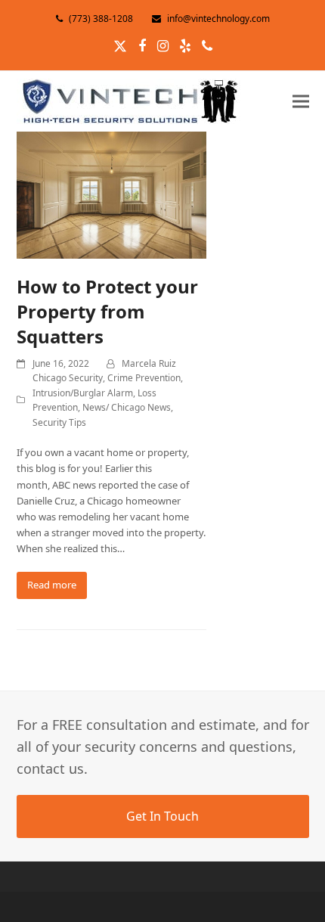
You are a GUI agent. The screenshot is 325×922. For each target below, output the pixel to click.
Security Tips (59, 422)
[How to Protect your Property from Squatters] (112, 193)
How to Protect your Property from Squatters (107, 311)
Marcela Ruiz (149, 363)
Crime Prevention (144, 377)
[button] (300, 101)
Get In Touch (162, 816)
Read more (51, 584)
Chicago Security (67, 377)
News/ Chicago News (126, 407)
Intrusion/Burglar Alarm (82, 392)
